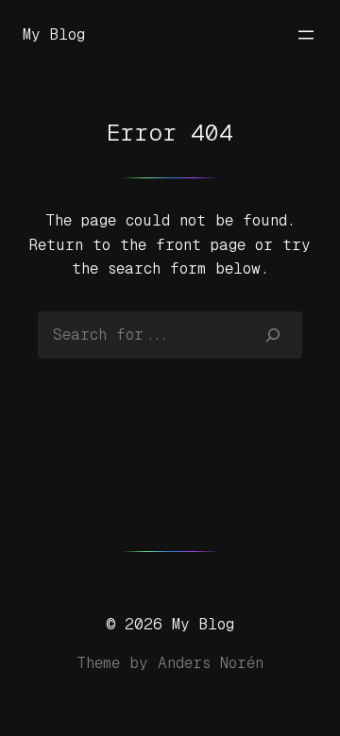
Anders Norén (211, 663)
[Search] (273, 335)
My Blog (54, 34)
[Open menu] (306, 35)
